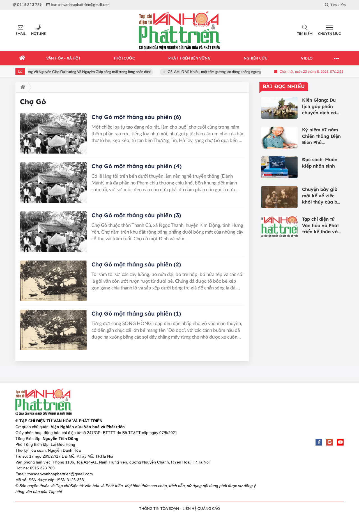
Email (20, 33)
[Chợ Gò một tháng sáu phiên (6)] (53, 133)
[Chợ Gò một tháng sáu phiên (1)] (53, 330)
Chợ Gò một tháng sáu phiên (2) (136, 264)
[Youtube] (340, 442)
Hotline (38, 33)
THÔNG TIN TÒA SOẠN (159, 509)
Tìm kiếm (304, 33)
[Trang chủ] (22, 58)
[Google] (329, 442)
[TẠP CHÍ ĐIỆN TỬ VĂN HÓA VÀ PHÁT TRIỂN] (179, 30)
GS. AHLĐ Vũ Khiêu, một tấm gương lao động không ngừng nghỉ (219, 72)
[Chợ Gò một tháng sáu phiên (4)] (53, 182)
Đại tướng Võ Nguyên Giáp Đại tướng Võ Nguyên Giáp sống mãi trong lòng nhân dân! (85, 72)
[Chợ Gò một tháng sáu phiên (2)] (53, 281)
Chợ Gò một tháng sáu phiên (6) (136, 116)
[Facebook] (319, 442)
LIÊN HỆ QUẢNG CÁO (201, 509)
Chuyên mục (329, 33)
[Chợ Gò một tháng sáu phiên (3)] (53, 231)
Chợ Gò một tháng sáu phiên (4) (136, 166)
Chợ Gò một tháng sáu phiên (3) (136, 215)
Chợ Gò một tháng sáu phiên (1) (136, 313)
